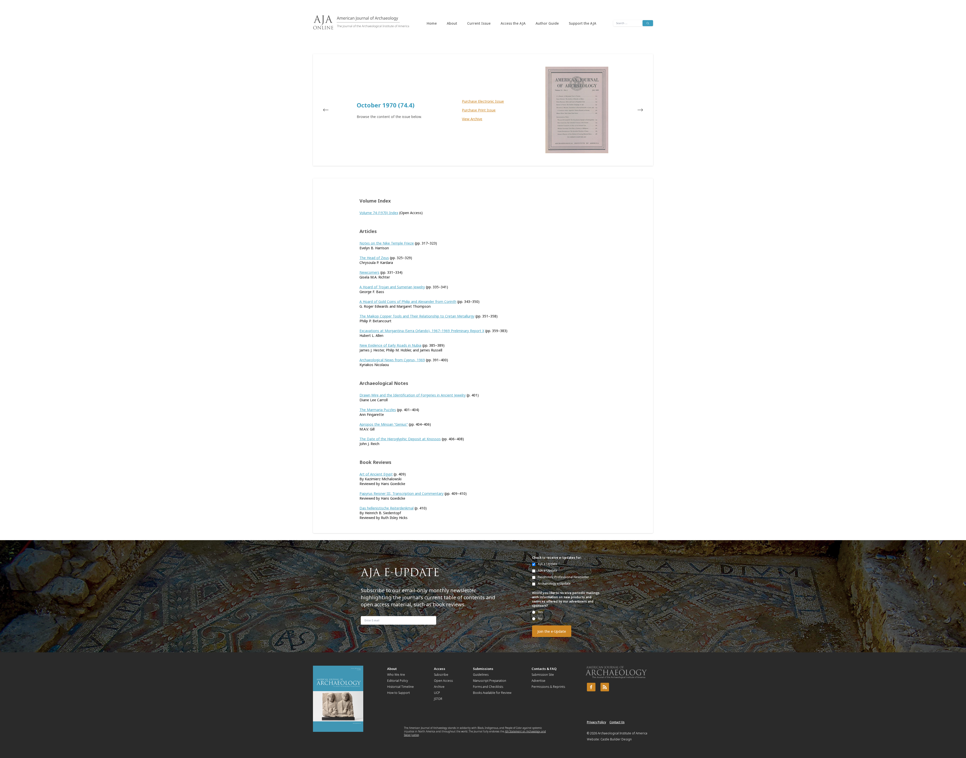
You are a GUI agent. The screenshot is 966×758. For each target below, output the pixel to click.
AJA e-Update (547, 564)
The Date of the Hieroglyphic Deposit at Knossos (400, 438)
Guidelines (481, 674)
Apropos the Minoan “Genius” (383, 424)
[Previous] (330, 109)
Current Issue (479, 23)
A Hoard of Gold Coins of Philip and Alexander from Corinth (407, 301)
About (452, 23)
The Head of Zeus (374, 257)
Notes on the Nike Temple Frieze (386, 243)
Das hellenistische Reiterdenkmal (386, 508)
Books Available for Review (492, 693)
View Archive (472, 118)
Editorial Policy (397, 681)
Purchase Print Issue (479, 110)
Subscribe (441, 674)
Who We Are (396, 674)
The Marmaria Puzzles (377, 409)
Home (432, 23)
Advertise (538, 681)
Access (439, 668)
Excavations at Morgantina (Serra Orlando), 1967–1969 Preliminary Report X (421, 330)
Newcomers (369, 272)
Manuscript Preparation (489, 681)
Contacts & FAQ (544, 668)
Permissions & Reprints (548, 687)
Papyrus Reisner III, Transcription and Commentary (401, 493)
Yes (540, 612)
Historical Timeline (400, 687)
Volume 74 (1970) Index (378, 212)
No (540, 618)
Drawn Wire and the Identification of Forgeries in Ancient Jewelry (412, 395)
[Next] (635, 109)
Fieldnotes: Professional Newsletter (563, 577)
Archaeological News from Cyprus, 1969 (392, 359)
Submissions (483, 668)
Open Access (443, 681)
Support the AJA (582, 23)
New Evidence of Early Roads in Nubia (390, 345)
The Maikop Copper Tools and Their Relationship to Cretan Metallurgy (416, 316)
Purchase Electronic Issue (483, 101)
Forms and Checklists (488, 687)
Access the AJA (513, 23)
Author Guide (547, 23)
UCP (437, 693)
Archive (439, 687)
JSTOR (438, 699)
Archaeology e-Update (554, 583)
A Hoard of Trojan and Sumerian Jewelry (392, 287)
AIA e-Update (547, 570)
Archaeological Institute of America (622, 733)
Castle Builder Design (616, 739)
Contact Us (617, 722)
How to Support (398, 693)
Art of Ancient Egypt (376, 474)
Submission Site (543, 674)
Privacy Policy (596, 722)
